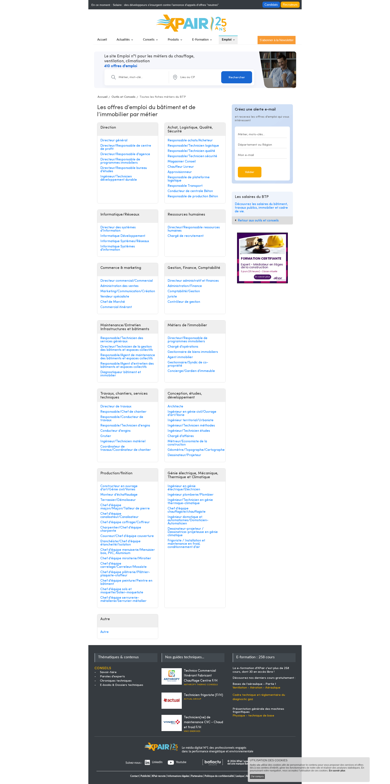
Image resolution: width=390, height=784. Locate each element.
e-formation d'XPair (251, 668)
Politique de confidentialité (219, 776)
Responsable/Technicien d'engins (125, 425)
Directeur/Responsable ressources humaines (194, 229)
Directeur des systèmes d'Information (118, 229)
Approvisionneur (180, 172)
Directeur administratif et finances (193, 280)
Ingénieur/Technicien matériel (122, 441)
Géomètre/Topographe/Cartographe (195, 450)
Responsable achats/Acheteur (190, 140)
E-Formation (200, 39)
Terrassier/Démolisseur (118, 500)
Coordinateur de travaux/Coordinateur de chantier (125, 448)
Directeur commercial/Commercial (126, 280)
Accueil (102, 97)
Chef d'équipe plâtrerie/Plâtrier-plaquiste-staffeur (125, 574)
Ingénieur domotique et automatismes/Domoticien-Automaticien (188, 520)
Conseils (149, 39)
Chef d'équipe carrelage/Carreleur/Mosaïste (123, 565)
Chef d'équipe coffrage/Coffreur (125, 522)
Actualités (123, 39)
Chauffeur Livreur (181, 167)
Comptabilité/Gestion (184, 291)
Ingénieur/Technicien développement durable (118, 178)
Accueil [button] (102, 39)
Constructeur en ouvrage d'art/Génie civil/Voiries (119, 488)
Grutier (105, 436)
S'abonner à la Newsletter (277, 40)
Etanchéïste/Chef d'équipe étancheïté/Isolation (120, 543)
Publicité (145, 776)
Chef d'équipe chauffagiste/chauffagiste (187, 510)
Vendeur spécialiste (114, 296)
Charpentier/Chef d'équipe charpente (120, 529)
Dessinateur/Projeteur (184, 455)
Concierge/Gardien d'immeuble (191, 371)
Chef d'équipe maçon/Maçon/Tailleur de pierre (125, 507)
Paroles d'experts (112, 676)
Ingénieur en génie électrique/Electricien (184, 488)
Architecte (175, 406)
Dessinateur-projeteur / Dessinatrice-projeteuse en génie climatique (193, 532)
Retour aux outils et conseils (258, 220)
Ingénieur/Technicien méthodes (191, 425)
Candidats (271, 4)
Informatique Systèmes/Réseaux (124, 241)
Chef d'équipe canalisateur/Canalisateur (119, 515)
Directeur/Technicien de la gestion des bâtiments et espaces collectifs (126, 348)
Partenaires (197, 776)
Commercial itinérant (116, 307)
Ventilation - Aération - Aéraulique (256, 687)
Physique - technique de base (253, 715)
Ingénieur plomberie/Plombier (190, 494)
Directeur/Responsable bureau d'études (123, 169)
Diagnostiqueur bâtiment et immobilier (120, 374)
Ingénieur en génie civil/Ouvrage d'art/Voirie (192, 413)
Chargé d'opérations (183, 346)
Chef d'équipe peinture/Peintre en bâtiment (126, 582)
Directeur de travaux (115, 406)
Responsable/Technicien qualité (191, 151)
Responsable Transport (185, 186)
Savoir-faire (108, 672)
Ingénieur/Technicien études (189, 431)
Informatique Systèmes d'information (117, 248)
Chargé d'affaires (181, 436)
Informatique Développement (122, 236)
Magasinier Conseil (182, 161)
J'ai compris (257, 776)
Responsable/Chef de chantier (123, 411)
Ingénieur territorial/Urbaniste (190, 420)
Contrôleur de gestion (184, 302)
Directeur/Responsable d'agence (125, 154)
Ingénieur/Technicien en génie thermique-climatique (190, 501)
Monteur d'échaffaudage (119, 494)
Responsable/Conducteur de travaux (121, 419)
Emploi (227, 39)
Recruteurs (290, 4)
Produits (173, 39)
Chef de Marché (112, 302)
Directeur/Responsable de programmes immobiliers (120, 161)
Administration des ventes (119, 286)
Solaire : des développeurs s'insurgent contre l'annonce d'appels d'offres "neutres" (166, 4)
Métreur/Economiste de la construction (187, 443)
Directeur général (113, 140)
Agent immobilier (180, 357)
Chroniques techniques (116, 680)
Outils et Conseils (123, 97)
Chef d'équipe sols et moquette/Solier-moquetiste (121, 591)
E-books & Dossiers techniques (121, 685)
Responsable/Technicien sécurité (192, 156)
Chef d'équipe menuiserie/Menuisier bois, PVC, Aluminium (127, 551)
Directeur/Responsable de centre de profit (125, 147)
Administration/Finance (185, 286)
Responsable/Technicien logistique (193, 145)
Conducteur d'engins (115, 431)
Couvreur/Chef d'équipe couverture (127, 536)
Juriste (172, 296)
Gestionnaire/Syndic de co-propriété (188, 364)
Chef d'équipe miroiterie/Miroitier (125, 558)
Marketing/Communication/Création (127, 291)
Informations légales (178, 776)
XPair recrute (159, 776)
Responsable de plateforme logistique (189, 179)
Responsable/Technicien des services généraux (121, 340)
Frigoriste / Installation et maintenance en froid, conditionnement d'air (186, 544)
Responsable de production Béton (193, 196)
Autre (104, 632)
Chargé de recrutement (186, 236)
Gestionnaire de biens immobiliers (193, 352)
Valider (249, 172)
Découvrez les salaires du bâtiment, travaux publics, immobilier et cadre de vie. (261, 208)
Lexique (240, 776)
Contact (134, 776)
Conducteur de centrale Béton (190, 191)
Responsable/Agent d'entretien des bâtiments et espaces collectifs (127, 365)
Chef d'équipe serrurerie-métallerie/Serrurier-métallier (123, 599)
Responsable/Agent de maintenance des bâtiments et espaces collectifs (127, 357)
